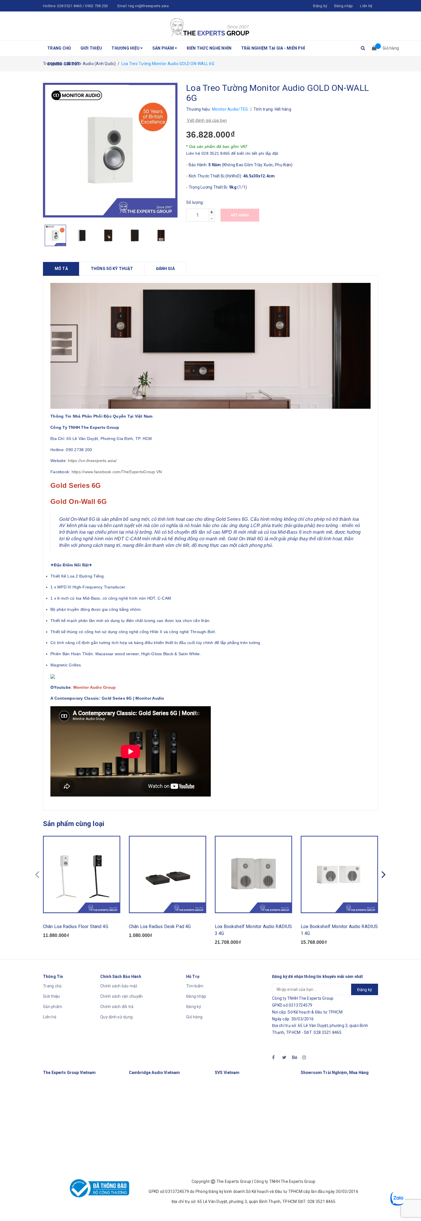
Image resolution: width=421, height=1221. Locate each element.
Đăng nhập (196, 996)
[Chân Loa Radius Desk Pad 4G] (167, 874)
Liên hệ (366, 6)
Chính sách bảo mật (118, 986)
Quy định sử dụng (116, 1017)
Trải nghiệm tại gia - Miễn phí (273, 48)
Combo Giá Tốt (63, 64)
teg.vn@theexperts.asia (148, 6)
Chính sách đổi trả (117, 1006)
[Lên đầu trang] (411, 1204)
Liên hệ (49, 1017)
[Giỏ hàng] (372, 48)
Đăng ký (193, 1006)
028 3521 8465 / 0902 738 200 (82, 6)
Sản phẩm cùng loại (73, 824)
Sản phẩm (163, 48)
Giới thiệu (91, 48)
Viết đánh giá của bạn (206, 120)
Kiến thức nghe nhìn (209, 48)
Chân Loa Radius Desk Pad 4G (160, 926)
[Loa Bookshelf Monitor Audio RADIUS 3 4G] (253, 874)
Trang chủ (59, 48)
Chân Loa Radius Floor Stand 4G (75, 926)
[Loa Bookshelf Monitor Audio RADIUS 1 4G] (339, 874)
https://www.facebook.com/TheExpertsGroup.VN (117, 471)
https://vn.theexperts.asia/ (92, 460)
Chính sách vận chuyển (121, 996)
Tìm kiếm (194, 986)
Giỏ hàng (194, 1017)
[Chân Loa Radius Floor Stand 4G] (81, 874)
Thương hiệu (125, 48)
